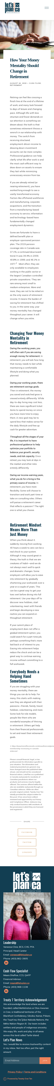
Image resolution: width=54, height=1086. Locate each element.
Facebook (27, 832)
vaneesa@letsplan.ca (21, 954)
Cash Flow (35, 83)
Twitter (27, 842)
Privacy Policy (15, 1071)
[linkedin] (6, 962)
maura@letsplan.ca (19, 983)
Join (45, 1061)
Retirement (16, 85)
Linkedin (27, 852)
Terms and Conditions (35, 1071)
